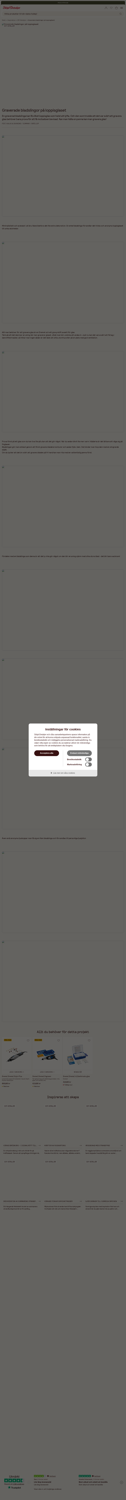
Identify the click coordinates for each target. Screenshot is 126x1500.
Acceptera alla (46, 753)
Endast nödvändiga (79, 753)
